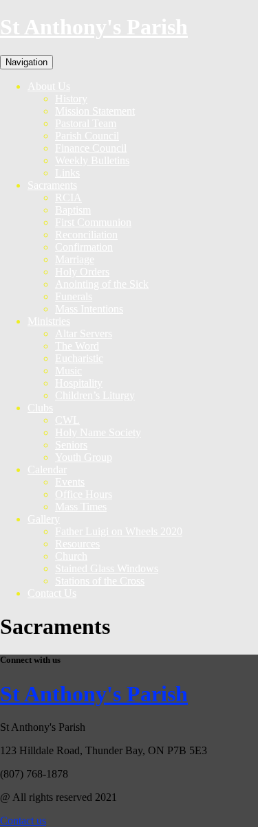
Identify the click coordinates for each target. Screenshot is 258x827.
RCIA (68, 197)
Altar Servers (83, 333)
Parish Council (87, 135)
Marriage (74, 259)
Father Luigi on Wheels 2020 (118, 531)
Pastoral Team (85, 123)
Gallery (44, 519)
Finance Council (91, 148)
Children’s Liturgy (95, 395)
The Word (77, 346)
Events (70, 482)
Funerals (73, 296)
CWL (67, 420)
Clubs (40, 408)
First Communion (93, 222)
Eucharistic (79, 358)
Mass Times (81, 506)
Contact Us (52, 593)
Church (71, 556)
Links (67, 173)
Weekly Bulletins (92, 160)
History (71, 98)
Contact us (23, 820)
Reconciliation (86, 234)
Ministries (49, 321)
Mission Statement (95, 111)
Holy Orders (82, 271)
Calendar (47, 469)
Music (68, 370)
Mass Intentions (89, 309)
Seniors (71, 445)
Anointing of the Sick (102, 284)
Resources (77, 544)
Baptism (73, 210)
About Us (49, 86)
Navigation (26, 62)
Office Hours (83, 494)
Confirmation (84, 247)
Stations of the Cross (99, 581)
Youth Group (83, 457)
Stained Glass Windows (106, 568)
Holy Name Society (98, 432)
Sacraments (52, 185)
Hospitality (79, 383)
